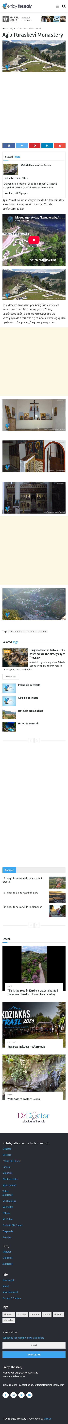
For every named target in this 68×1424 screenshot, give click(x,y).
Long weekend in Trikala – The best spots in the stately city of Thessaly (47, 654)
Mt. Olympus (9, 1201)
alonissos (8, 1314)
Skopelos (7, 1173)
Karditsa (6, 1237)
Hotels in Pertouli (28, 723)
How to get (8, 1280)
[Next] (36, 740)
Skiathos (6, 1149)
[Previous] (31, 740)
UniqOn (47, 1418)
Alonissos (7, 1195)
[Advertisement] (34, 108)
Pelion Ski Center (11, 1161)
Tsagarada (7, 1231)
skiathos (58, 1314)
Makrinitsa (7, 1207)
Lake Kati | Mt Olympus (15, 193)
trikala (42, 631)
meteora (35, 1314)
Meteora (6, 1155)
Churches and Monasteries (30, 28)
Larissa (6, 1167)
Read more (11, 677)
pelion (46, 1314)
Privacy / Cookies (11, 1298)
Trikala (6, 1213)
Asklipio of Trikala (28, 697)
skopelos (8, 1320)
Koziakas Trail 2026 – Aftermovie (26, 1046)
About (5, 1286)
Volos (5, 1191)
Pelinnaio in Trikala (29, 685)
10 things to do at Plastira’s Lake (20, 892)
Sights (13, 28)
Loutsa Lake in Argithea (15, 178)
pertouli (31, 631)
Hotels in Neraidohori (30, 710)
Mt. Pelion (7, 1219)
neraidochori (16, 631)
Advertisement (10, 1292)
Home (5, 28)
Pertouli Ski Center (12, 1225)
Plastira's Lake (10, 1179)
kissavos (22, 1314)
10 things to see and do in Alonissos (22, 906)
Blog (7, 651)
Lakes (9, 1095)
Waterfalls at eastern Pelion (36, 165)
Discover (11, 1042)
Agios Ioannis (9, 1185)
